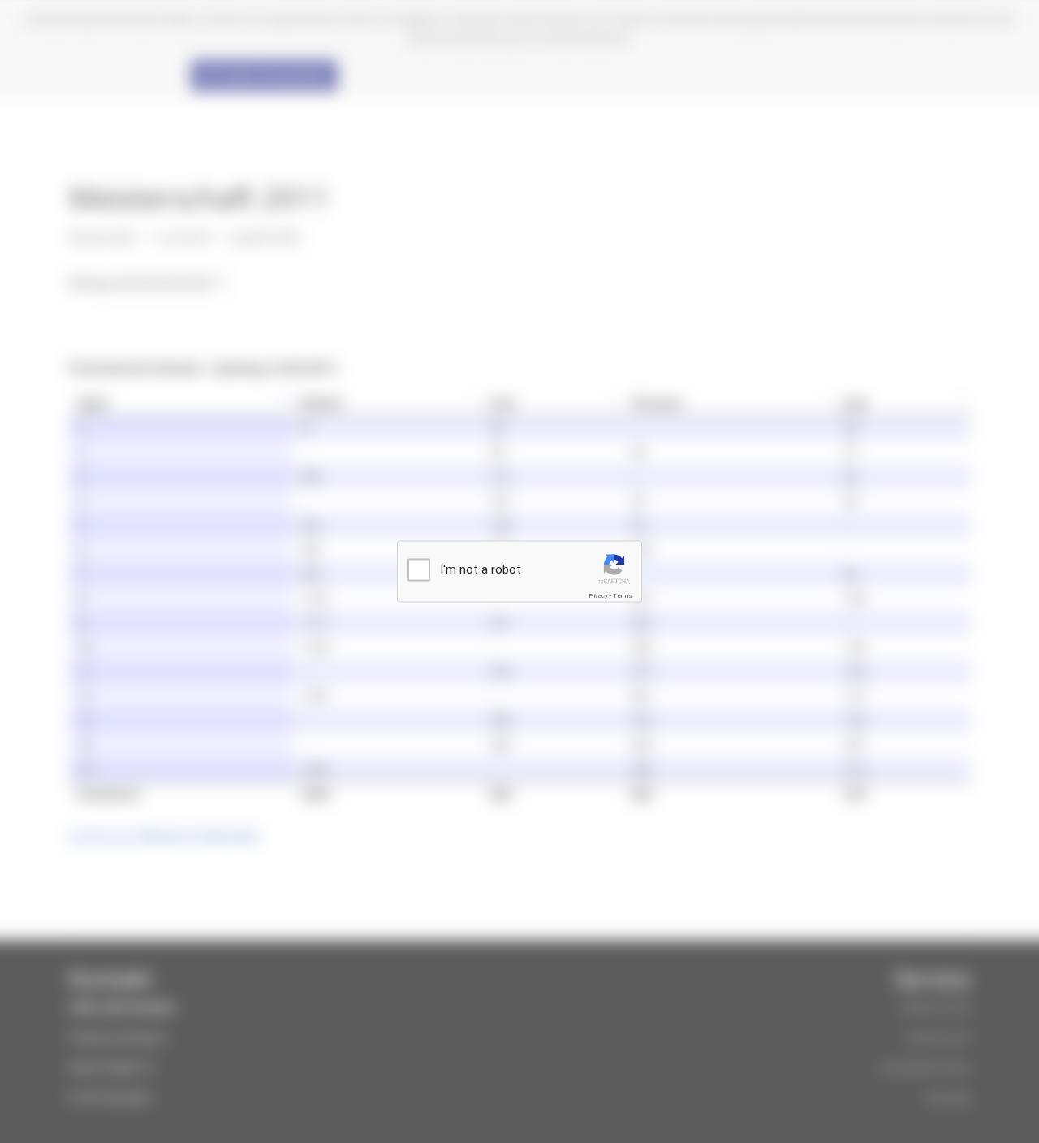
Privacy (598, 596)
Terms (622, 596)
